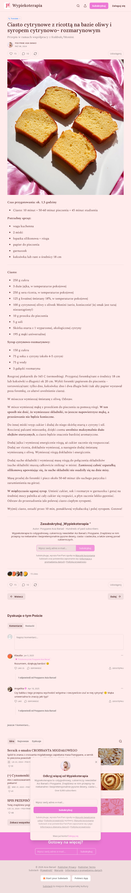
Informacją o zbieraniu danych (54, 826)
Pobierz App (81, 878)
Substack (47, 886)
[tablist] (21, 626)
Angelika (19, 688)
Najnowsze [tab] (23, 741)
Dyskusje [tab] (36, 741)
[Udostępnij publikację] (85, 6)
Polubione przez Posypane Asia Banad (34, 659)
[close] (96, 762)
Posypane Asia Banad (25, 43)
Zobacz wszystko (20, 822)
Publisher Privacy (67, 867)
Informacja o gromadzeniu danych (83, 870)
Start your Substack (57, 878)
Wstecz (18, 596)
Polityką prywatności (80, 826)
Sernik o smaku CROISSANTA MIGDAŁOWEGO (42, 750)
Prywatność (46, 870)
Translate (14, 18)
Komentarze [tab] (15, 625)
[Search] (78, 6)
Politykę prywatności (54, 820)
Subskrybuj (99, 5)
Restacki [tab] (29, 625)
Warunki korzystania (84, 820)
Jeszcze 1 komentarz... (18, 725)
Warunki (58, 870)
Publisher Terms (87, 867)
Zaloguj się (118, 5)
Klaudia (18, 655)
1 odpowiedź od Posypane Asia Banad (37, 677)
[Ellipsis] (122, 655)
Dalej (113, 596)
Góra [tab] (11, 741)
